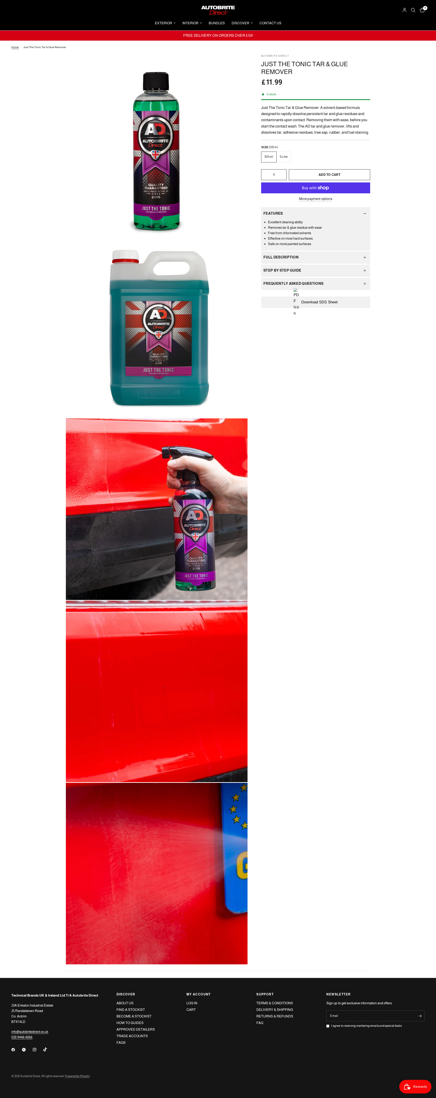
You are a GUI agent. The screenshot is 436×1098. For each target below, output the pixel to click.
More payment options (315, 199)
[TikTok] (48, 1049)
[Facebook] (16, 1050)
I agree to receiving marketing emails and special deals (366, 1025)
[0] (421, 10)
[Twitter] (27, 1050)
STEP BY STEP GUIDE (282, 270)
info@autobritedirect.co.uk (29, 1032)
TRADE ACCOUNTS (132, 1036)
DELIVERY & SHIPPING (274, 1010)
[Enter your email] (420, 1015)
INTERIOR (190, 23)
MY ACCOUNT (198, 994)
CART (191, 1010)
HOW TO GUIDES (130, 1023)
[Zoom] (238, 63)
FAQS (121, 1042)
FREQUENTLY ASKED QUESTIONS (293, 283)
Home (15, 47)
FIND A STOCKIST (130, 1010)
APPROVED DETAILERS (135, 1029)
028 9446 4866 (21, 1037)
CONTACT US (270, 23)
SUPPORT (265, 994)
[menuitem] (165, 23)
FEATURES (273, 213)
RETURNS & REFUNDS (274, 1016)
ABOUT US (125, 1003)
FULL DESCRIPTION (281, 257)
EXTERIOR (163, 23)
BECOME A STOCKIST (133, 1016)
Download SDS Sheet (319, 302)
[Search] (413, 10)
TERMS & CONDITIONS (274, 1003)
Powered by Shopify (77, 1076)
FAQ (259, 1023)
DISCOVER (240, 23)
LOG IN (191, 1003)
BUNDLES (217, 23)
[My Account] (404, 10)
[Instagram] (38, 1050)
